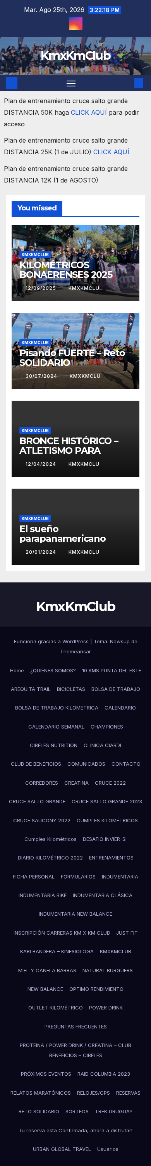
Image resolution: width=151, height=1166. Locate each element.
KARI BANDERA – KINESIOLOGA (57, 951)
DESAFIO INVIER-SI (105, 839)
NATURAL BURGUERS (107, 970)
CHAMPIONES (107, 726)
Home (17, 670)
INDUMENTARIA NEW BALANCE (75, 914)
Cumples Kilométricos (50, 839)
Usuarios (107, 1149)
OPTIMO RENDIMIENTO (96, 989)
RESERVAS (128, 1093)
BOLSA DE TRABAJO (115, 689)
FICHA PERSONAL (34, 876)
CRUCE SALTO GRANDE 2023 (107, 801)
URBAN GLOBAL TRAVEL (62, 1149)
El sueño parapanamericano (62, 533)
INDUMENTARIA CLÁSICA (102, 895)
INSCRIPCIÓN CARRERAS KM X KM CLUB (62, 933)
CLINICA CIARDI (102, 745)
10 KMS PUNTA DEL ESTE (111, 670)
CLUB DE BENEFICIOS (36, 764)
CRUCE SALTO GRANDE (37, 801)
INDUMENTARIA (120, 876)
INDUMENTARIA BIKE (43, 895)
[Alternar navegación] (71, 83)
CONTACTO (126, 764)
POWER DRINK (106, 1007)
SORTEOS (77, 1111)
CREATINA (76, 783)
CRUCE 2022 (110, 783)
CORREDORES (41, 783)
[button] (127, 83)
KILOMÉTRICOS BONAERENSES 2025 (65, 269)
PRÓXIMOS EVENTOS (46, 1074)
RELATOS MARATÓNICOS (40, 1093)
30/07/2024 (42, 376)
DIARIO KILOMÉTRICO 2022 (50, 857)
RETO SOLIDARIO (39, 1111)
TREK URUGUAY (114, 1111)
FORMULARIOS (78, 876)
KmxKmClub (75, 55)
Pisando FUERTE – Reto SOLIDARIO (72, 357)
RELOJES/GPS (93, 1093)
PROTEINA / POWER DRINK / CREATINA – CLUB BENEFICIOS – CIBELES (75, 1050)
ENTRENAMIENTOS (111, 857)
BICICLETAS (71, 689)
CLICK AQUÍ (90, 112)
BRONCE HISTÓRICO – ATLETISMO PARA (68, 445)
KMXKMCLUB (35, 254)
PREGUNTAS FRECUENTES (76, 1026)
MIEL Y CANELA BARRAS (47, 970)
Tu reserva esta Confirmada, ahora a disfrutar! (75, 1130)
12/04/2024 (42, 464)
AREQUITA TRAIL (31, 689)
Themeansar (75, 651)
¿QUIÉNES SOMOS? (53, 670)
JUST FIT (127, 933)
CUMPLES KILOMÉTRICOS (107, 820)
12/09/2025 (42, 288)
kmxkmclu (84, 288)
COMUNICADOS (86, 764)
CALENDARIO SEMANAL (56, 726)
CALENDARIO (120, 707)
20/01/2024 (42, 552)
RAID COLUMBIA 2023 (103, 1074)
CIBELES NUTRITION (53, 745)
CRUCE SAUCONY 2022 (41, 820)
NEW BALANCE (45, 989)
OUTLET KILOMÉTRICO (55, 1007)
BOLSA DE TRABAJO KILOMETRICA (56, 707)
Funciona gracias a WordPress (52, 641)
